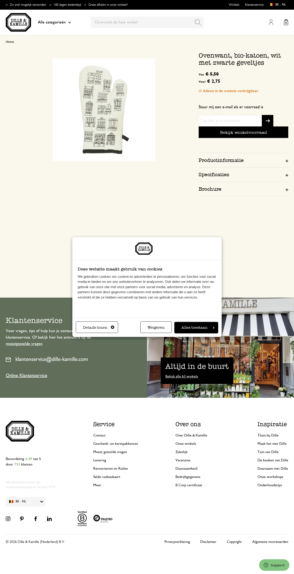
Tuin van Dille (268, 452)
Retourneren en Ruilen (110, 468)
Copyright (234, 542)
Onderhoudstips (269, 485)
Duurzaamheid (186, 468)
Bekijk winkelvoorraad (243, 132)
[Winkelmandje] (286, 22)
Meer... (98, 485)
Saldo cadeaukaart (106, 477)
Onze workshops (270, 477)
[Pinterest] (22, 518)
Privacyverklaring (177, 542)
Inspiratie (272, 424)
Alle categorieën (52, 22)
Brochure (210, 189)
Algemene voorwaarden (270, 542)
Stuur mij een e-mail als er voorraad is (231, 107)
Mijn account (271, 22)
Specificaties (214, 174)
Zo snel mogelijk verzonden (28, 4)
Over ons (188, 424)
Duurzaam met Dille (272, 468)
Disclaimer (208, 542)
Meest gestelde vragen (110, 452)
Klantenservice (254, 4)
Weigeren (156, 327)
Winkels (234, 4)
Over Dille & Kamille (191, 435)
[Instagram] (8, 518)
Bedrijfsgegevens (187, 477)
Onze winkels (185, 443)
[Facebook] (35, 518)
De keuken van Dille (272, 460)
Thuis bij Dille (268, 435)
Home (10, 42)
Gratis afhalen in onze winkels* (108, 4)
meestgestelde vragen (24, 344)
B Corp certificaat (188, 485)
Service (104, 424)
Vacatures (182, 460)
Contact (99, 435)
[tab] (243, 160)
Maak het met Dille (272, 443)
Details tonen (95, 327)
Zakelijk (181, 452)
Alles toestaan (194, 327)
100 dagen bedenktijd (67, 4)
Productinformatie (221, 160)
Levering (99, 460)
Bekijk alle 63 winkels (181, 376)
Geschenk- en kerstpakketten (115, 443)
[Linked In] (49, 518)
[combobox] (147, 22)
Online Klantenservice (26, 375)
